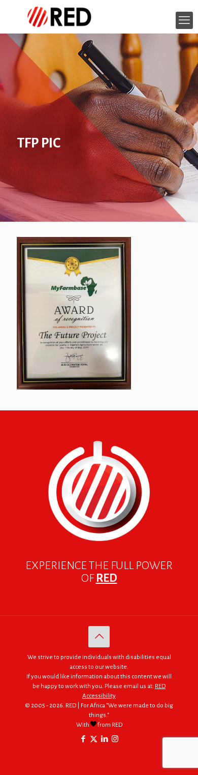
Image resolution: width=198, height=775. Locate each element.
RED (106, 578)
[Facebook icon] (83, 739)
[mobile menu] (184, 20)
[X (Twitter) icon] (93, 739)
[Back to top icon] (99, 636)
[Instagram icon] (115, 739)
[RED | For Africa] (99, 16)
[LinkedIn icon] (104, 739)
